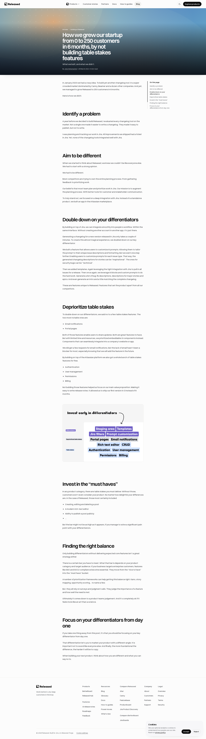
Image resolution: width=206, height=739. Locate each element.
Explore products (192, 4)
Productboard (125, 705)
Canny (122, 696)
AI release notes (88, 707)
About (146, 691)
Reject (196, 732)
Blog (138, 4)
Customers (148, 696)
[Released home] (12, 4)
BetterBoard (87, 691)
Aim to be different (156, 89)
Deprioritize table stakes (158, 97)
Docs (114, 4)
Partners (105, 4)
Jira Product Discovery (129, 709)
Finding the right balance (158, 103)
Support (147, 705)
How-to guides (126, 4)
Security (161, 705)
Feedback (86, 716)
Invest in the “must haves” (159, 100)
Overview (161, 691)
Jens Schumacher (71, 69)
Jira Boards (124, 720)
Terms (160, 700)
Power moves (106, 709)
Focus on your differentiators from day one (159, 107)
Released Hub (87, 696)
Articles (65, 29)
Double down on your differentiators (157, 93)
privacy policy (160, 732)
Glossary (104, 696)
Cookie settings (82, 733)
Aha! (122, 691)
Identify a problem (156, 86)
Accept (186, 732)
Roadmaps (86, 711)
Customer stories (90, 4)
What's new (106, 714)
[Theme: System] (179, 4)
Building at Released (77, 29)
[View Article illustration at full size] (103, 433)
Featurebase (125, 700)
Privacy (161, 696)
